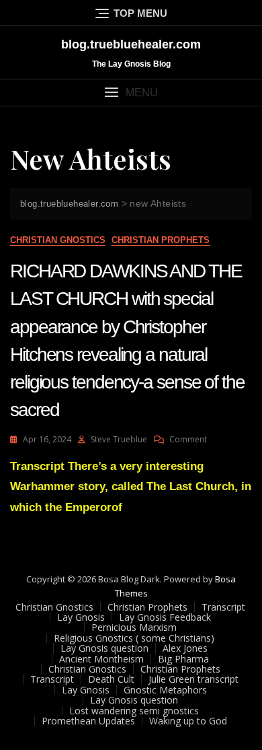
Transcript (223, 607)
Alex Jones (185, 648)
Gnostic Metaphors (165, 689)
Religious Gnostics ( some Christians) (134, 638)
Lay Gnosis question (104, 648)
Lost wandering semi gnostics (134, 710)
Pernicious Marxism (134, 627)
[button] (131, 92)
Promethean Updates (88, 720)
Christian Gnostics (57, 240)
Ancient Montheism (101, 658)
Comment (188, 439)
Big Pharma (183, 658)
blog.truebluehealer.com (131, 44)
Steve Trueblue (119, 439)
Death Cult (111, 679)
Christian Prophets (161, 240)
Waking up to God (188, 720)
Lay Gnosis (81, 617)
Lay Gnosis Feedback (165, 617)
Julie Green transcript (193, 679)
